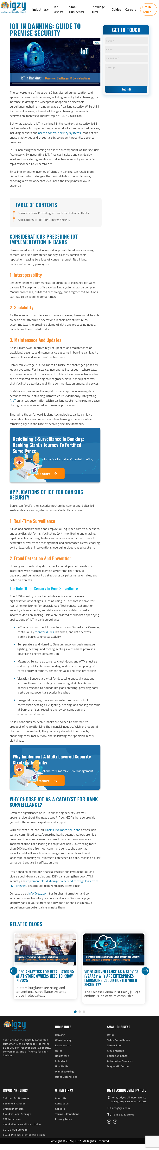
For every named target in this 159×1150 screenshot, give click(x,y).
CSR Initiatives (12, 1119)
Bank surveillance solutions (62, 829)
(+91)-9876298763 (122, 1114)
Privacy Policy (63, 1119)
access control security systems (59, 132)
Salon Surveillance (118, 1040)
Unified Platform (13, 1109)
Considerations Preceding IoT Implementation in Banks (53, 213)
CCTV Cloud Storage (15, 1130)
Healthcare (62, 1056)
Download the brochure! (33, 780)
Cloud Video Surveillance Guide (22, 1124)
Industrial (61, 1061)
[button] (75, 1011)
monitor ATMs (44, 632)
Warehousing (63, 1040)
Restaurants (63, 1045)
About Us (60, 1098)
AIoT (13, 400)
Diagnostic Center (118, 1066)
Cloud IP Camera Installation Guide (24, 1135)
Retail (58, 1050)
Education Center (118, 1056)
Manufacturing (64, 1071)
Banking (60, 1035)
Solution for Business (16, 1098)
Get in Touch (146, 9)
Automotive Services (119, 1061)
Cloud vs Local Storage (17, 1114)
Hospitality (61, 1066)
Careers (60, 1109)
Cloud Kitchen (115, 1050)
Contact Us (62, 1103)
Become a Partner (14, 1103)
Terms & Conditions (67, 1114)
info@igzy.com (38, 893)
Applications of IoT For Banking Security (44, 219)
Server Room (115, 1045)
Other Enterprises (66, 1077)
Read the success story (33, 473)
